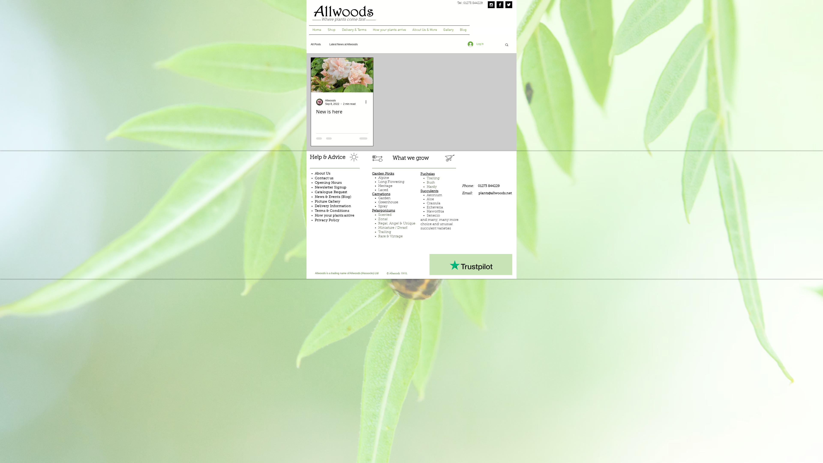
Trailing (384, 232)
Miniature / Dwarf (392, 228)
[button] (507, 45)
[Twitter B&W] (508, 4)
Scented (385, 215)
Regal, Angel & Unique (396, 223)
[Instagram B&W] (491, 4)
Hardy (432, 187)
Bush (431, 182)
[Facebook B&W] (500, 4)
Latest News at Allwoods (343, 44)
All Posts (316, 44)
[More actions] (367, 102)
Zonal (383, 219)
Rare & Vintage (390, 236)
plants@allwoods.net (495, 193)
